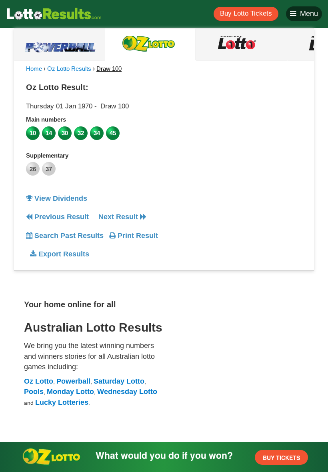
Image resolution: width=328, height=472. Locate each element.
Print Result (137, 236)
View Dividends (59, 198)
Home (34, 68)
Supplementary (47, 155)
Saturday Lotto (119, 381)
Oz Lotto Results (69, 68)
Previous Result (60, 217)
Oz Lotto (38, 381)
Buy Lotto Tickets (246, 13)
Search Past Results (68, 236)
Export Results (62, 254)
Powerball (73, 381)
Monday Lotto (70, 392)
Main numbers (46, 119)
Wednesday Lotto (127, 392)
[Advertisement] (237, 130)
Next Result (119, 217)
